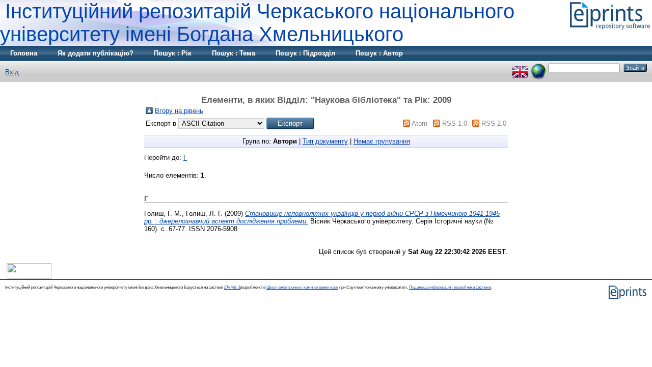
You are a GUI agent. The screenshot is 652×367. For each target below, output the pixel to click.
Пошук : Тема (233, 53)
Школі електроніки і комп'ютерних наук (302, 287)
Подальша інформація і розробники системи (450, 287)
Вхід (12, 72)
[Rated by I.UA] (29, 276)
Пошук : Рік (173, 53)
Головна (23, 53)
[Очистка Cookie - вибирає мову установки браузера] (538, 67)
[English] (520, 67)
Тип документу (325, 141)
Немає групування (382, 141)
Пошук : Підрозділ (305, 53)
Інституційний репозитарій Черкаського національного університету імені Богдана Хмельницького (257, 22)
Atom (419, 123)
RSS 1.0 (454, 123)
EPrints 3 (232, 287)
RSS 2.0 (493, 123)
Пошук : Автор (379, 53)
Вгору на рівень (179, 111)
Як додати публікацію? (95, 53)
